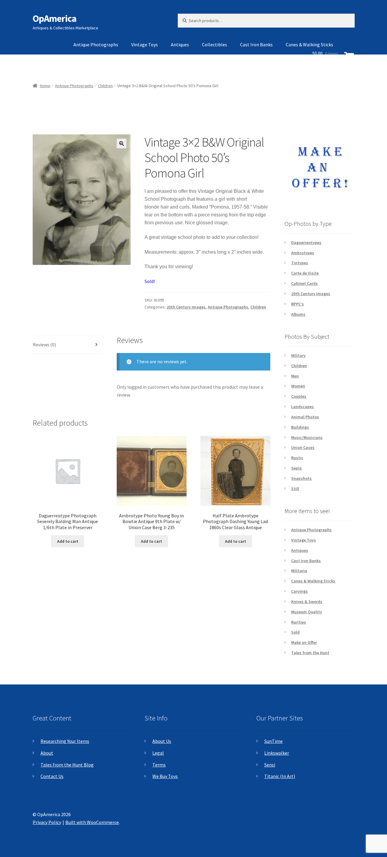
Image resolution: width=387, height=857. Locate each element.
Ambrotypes (302, 252)
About (47, 753)
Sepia (296, 468)
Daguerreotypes (306, 242)
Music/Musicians (307, 437)
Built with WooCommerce (92, 822)
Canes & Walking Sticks (313, 581)
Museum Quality (306, 612)
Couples (298, 396)
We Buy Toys (165, 776)
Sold (295, 632)
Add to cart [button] (67, 541)
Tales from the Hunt (310, 652)
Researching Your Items (65, 741)
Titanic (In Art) (279, 776)
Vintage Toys (144, 44)
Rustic (297, 457)
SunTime (273, 741)
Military (298, 355)
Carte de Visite (305, 273)
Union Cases (302, 447)
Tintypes (299, 262)
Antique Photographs (95, 44)
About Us (161, 741)
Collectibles (214, 44)
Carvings (299, 591)
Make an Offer (304, 642)
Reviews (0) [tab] (44, 344)
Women (298, 386)
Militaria (299, 570)
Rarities (298, 622)
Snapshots (301, 478)
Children (258, 307)
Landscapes (302, 406)
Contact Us (52, 776)
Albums (298, 314)
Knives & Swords (306, 601)
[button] (121, 143)
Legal (158, 753)
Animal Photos (305, 417)
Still (295, 488)
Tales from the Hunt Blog (67, 765)
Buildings (300, 427)
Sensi (269, 765)
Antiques (180, 44)
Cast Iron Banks (256, 44)
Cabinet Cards (304, 283)
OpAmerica (54, 18)
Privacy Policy (47, 822)
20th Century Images (186, 307)
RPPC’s (297, 304)
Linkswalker (276, 753)
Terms (159, 765)
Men (295, 376)
